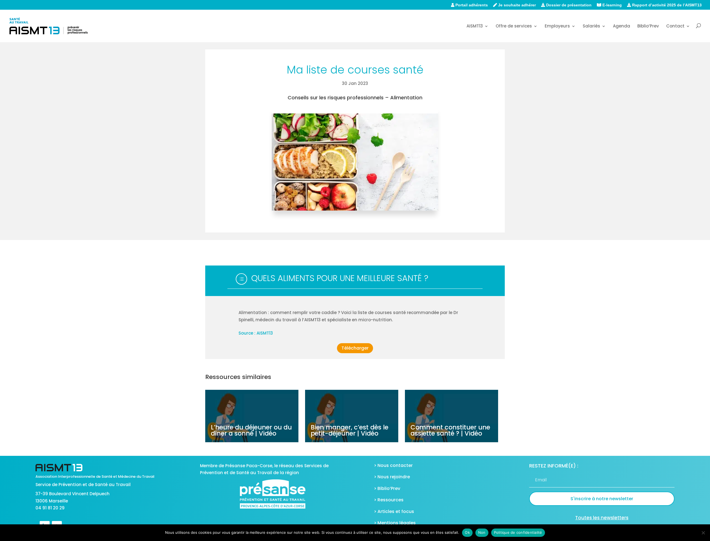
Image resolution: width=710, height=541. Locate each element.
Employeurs (557, 26)
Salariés (591, 26)
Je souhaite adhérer (516, 5)
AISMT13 (474, 26)
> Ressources (389, 500)
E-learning (611, 5)
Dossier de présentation (568, 5)
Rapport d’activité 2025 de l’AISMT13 (666, 5)
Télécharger (355, 348)
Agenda (621, 26)
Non (482, 532)
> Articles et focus (394, 511)
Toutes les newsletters (601, 517)
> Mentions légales (395, 523)
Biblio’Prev (648, 26)
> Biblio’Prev (387, 488)
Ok (467, 532)
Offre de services (514, 26)
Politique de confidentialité (518, 532)
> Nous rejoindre (392, 477)
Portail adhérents (471, 5)
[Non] (703, 532)
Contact (675, 26)
